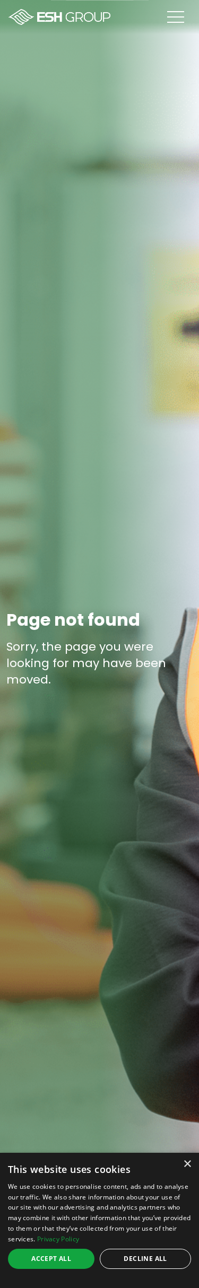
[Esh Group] (59, 17)
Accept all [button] (51, 1258)
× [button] (187, 1164)
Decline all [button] (145, 1258)
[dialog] (99, 1220)
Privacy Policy (58, 1238)
